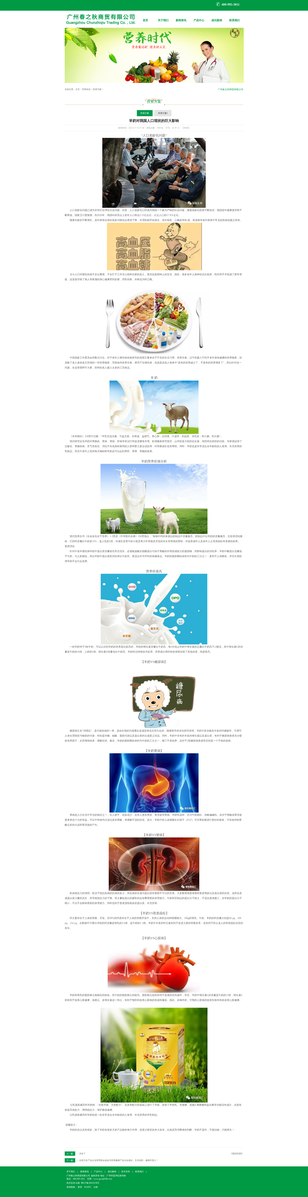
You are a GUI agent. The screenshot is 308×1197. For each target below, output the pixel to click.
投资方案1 (163, 113)
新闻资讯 (181, 18)
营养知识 (86, 89)
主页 (77, 89)
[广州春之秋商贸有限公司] (100, 27)
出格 (78, 1183)
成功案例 (216, 18)
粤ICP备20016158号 (90, 1183)
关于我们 (163, 18)
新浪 (80, 1187)
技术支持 (125, 1171)
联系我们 (234, 18)
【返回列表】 (236, 1153)
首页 (145, 18)
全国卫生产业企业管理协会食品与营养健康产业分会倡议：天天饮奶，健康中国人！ (118, 1160)
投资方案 (97, 89)
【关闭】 (186, 128)
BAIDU (87, 1187)
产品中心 (199, 18)
